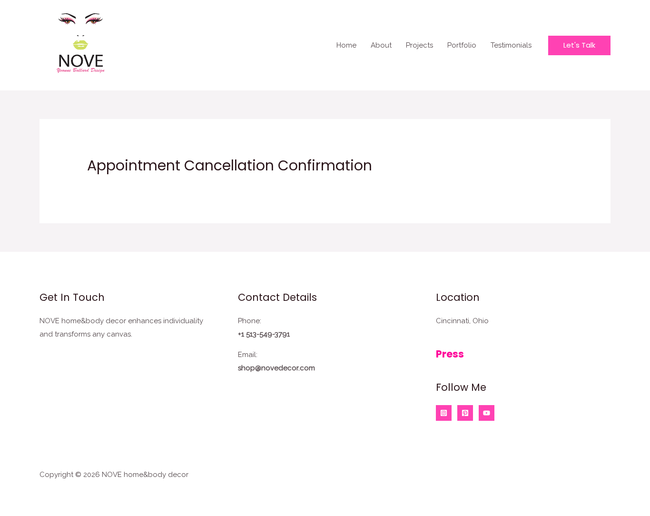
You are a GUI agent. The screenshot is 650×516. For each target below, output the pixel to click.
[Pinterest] (465, 413)
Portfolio (461, 45)
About (381, 45)
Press (450, 354)
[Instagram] (444, 413)
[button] (579, 45)
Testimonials (511, 45)
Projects (419, 45)
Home (346, 45)
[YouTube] (486, 413)
